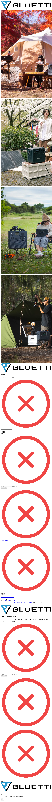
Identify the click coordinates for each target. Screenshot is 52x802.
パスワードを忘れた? (5, 597)
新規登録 (12, 597)
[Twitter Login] (8, 600)
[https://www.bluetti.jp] (26, 9)
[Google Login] (3, 600)
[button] (4, 488)
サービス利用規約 (28, 602)
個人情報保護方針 (18, 602)
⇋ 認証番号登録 (4, 540)
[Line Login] (12, 600)
